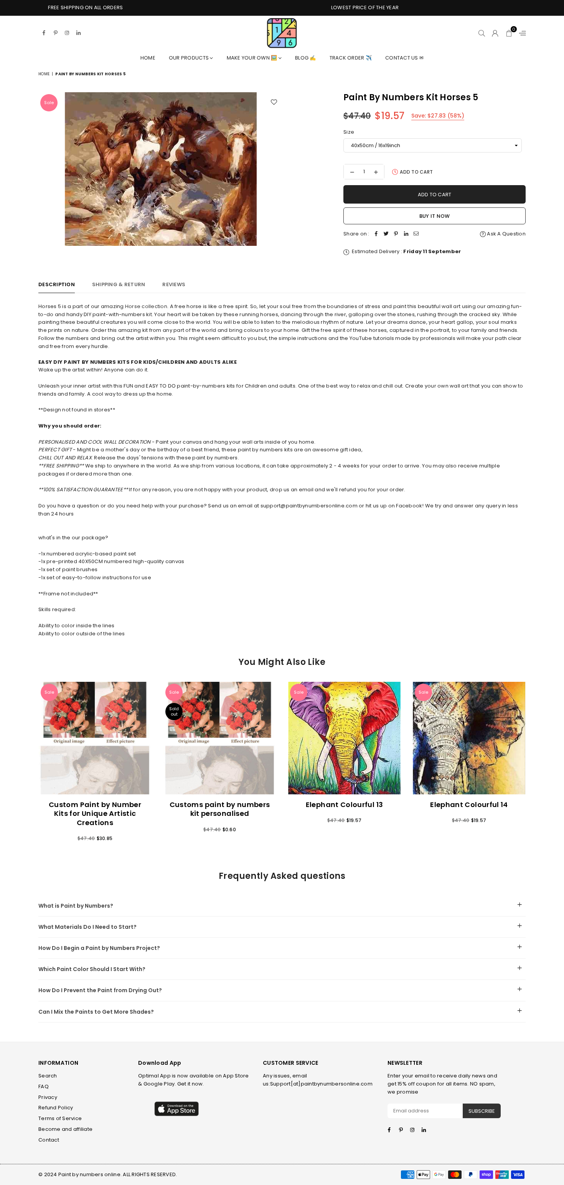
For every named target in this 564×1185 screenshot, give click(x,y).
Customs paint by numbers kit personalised (220, 809)
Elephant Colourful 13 (344, 804)
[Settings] (521, 33)
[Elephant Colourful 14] (469, 738)
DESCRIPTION (56, 284)
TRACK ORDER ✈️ (351, 57)
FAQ (43, 1086)
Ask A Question (506, 233)
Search (47, 1075)
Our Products (189, 57)
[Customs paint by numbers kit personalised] (219, 738)
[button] (509, 33)
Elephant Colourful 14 (469, 804)
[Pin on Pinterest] (396, 234)
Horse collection (146, 306)
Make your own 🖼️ (253, 57)
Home (147, 57)
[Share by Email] (416, 234)
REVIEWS (173, 284)
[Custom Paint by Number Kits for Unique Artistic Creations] (95, 738)
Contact (48, 1140)
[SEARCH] (481, 33)
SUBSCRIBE (481, 1111)
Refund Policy (55, 1107)
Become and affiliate (65, 1129)
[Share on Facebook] (376, 234)
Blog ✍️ (305, 57)
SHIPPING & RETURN (118, 284)
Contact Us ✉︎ (404, 57)
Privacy (47, 1097)
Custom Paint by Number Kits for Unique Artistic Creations (95, 813)
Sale (49, 102)
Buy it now (434, 216)
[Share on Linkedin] (406, 234)
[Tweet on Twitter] (386, 234)
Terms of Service (60, 1118)
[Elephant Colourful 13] (344, 738)
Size (348, 132)
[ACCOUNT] (495, 33)
